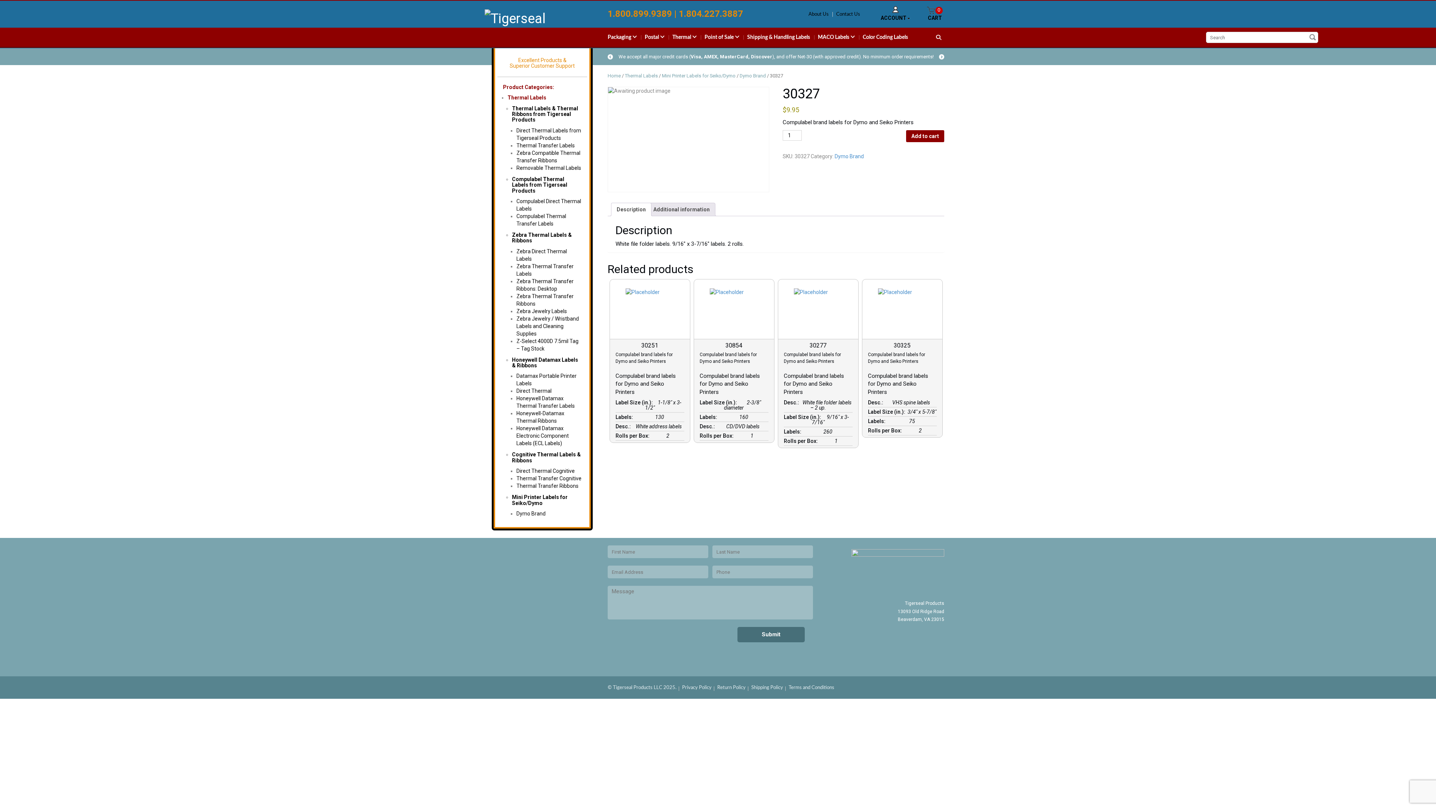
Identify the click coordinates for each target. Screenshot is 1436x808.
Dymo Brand (531, 514)
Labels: (625, 417)
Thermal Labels (526, 98)
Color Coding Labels (885, 37)
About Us (818, 14)
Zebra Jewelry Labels (541, 311)
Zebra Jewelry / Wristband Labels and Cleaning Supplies (547, 326)
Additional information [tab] (681, 209)
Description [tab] (631, 209)
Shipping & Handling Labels (778, 37)
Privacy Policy (697, 687)
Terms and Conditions (811, 687)
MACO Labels (834, 37)
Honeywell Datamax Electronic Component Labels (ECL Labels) (542, 435)
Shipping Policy (767, 687)
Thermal (682, 37)
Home (614, 76)
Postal (652, 37)
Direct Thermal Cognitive (545, 471)
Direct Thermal (534, 391)
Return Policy (731, 687)
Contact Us (848, 14)
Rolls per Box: (634, 435)
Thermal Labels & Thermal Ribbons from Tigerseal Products (545, 114)
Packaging (620, 37)
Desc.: (624, 426)
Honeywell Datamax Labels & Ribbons (545, 362)
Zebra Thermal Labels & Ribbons (542, 238)
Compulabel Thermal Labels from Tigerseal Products (539, 185)
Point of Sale (720, 37)
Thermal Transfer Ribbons (547, 486)
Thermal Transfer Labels (545, 146)
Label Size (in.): (635, 402)
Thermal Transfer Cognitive (549, 478)
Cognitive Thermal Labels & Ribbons (546, 457)
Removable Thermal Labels (548, 168)
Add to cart (925, 136)
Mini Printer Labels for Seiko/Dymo (540, 500)
